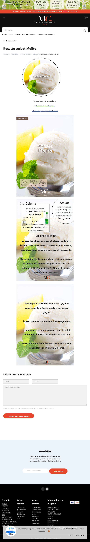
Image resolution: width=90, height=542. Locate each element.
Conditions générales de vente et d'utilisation (21, 511)
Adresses (35, 516)
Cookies (70, 535)
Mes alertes (36, 523)
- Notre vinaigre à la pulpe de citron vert (45, 111)
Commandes (36, 512)
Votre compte (35, 502)
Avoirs (34, 514)
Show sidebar (11, 41)
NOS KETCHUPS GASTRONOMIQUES (9, 520)
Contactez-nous (21, 517)
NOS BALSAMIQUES (7, 516)
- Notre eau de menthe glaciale (45, 106)
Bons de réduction (35, 519)
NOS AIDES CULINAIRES (6, 511)
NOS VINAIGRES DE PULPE (7, 525)
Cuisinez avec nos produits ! (49, 54)
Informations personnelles (36, 508)
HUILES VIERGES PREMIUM (5, 506)
